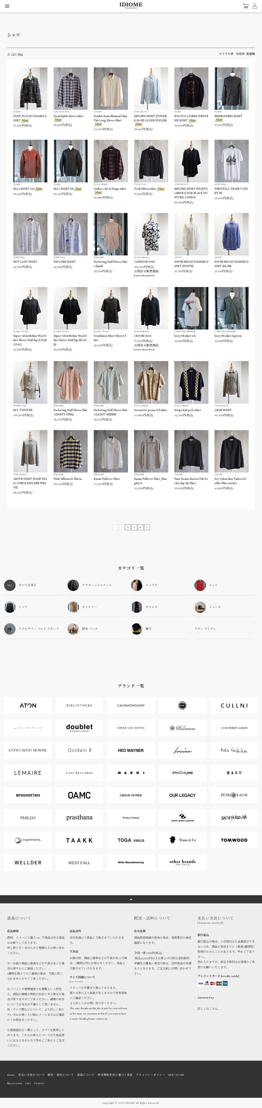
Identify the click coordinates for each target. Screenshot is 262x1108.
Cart (28, 1083)
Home (11, 1075)
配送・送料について (61, 1075)
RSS (171, 1075)
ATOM (179, 1075)
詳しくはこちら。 (209, 1008)
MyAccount (14, 1083)
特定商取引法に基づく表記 (115, 1075)
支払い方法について (31, 1075)
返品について (86, 1075)
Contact (39, 1083)
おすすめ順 (226, 54)
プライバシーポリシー (150, 1075)
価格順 (240, 54)
